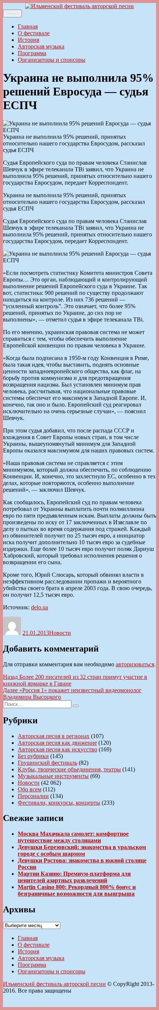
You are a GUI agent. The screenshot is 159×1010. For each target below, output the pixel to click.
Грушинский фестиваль (47, 763)
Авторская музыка (41, 46)
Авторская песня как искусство (57, 749)
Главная (28, 26)
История (28, 40)
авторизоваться (135, 664)
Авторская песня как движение (57, 743)
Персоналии (33, 796)
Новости (60, 633)
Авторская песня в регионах (53, 736)
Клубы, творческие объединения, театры (69, 769)
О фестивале (34, 33)
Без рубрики (33, 756)
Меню (12, 13)
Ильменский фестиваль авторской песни (54, 984)
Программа (32, 53)
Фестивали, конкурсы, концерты (59, 802)
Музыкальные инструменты (53, 776)
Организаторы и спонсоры (51, 60)
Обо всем (29, 789)
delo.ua (39, 607)
